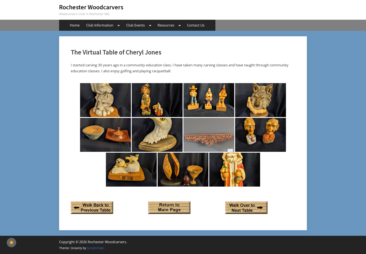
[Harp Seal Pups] (131, 170)
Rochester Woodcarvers (91, 7)
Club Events (135, 25)
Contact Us (196, 25)
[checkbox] (11, 242)
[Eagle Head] (157, 135)
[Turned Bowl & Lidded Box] (105, 135)
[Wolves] (105, 100)
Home (75, 25)
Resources (166, 25)
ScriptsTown (95, 248)
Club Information (99, 25)
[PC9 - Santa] (234, 170)
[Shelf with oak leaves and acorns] (208, 135)
